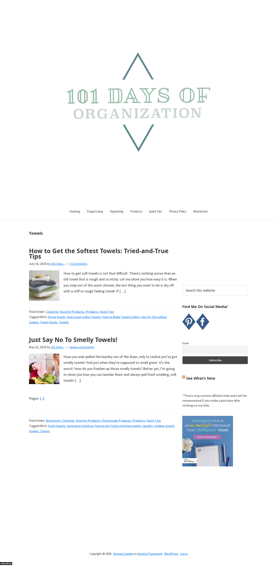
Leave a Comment (81, 347)
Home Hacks (56, 317)
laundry (147, 426)
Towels (64, 322)
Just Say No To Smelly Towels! (73, 339)
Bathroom (53, 420)
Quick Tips (107, 312)
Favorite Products (72, 312)
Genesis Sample (123, 554)
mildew (159, 426)
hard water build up (80, 426)
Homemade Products (116, 420)
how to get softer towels (84, 317)
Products (92, 312)
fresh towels (56, 426)
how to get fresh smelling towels (118, 426)
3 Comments (78, 264)
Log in (184, 554)
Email (185, 343)
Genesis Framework (149, 554)
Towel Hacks (48, 322)
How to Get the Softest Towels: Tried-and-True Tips (99, 253)
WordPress (171, 554)
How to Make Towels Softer (121, 317)
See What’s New (200, 378)
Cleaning (52, 312)
